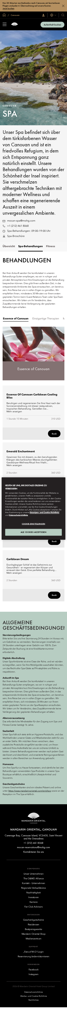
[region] (33, 508)
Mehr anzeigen (14, 411)
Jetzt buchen (8, 8)
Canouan (15, 15)
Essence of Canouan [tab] (15, 318)
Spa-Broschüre (16, 236)
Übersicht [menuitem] (9, 246)
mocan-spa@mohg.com (21, 221)
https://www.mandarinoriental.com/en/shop (29, 791)
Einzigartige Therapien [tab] (45, 318)
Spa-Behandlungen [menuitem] (30, 246)
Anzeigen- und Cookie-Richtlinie (44, 512)
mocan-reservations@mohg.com (33, 847)
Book (54, 433)
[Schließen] (63, 6)
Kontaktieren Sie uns (33, 851)
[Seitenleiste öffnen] (5, 24)
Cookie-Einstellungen (33, 524)
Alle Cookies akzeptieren (34, 532)
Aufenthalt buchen (52, 24)
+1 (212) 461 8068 (18, 226)
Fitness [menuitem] (50, 246)
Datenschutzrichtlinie (18, 515)
